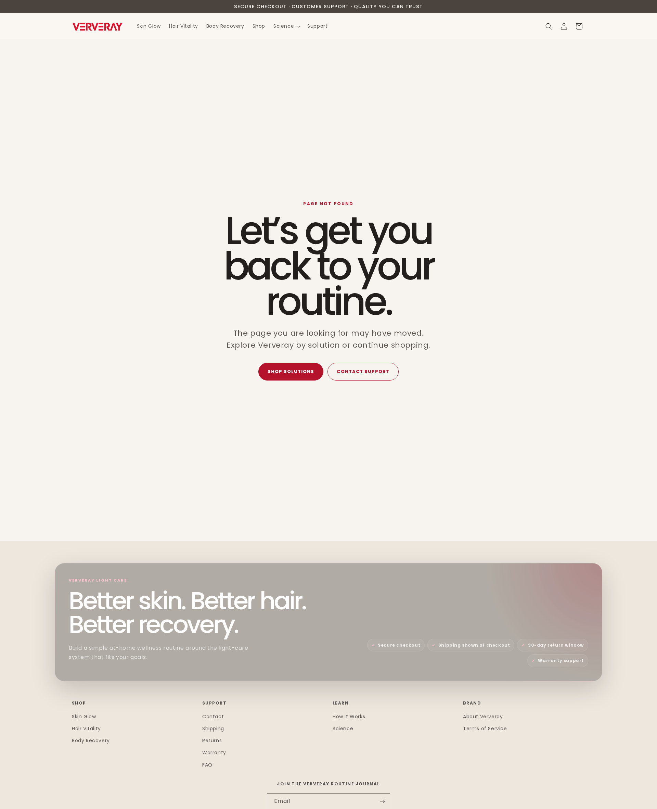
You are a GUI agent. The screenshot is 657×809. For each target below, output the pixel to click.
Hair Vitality (86, 728)
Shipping (213, 728)
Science (343, 728)
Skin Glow (84, 716)
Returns (212, 740)
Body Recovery (91, 740)
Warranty (214, 752)
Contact (213, 716)
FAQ (207, 764)
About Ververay (483, 716)
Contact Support (363, 371)
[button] (286, 26)
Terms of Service (485, 728)
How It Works (349, 716)
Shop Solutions (291, 371)
